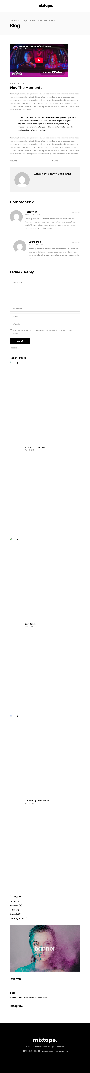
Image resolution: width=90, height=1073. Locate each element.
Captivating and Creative (37, 800)
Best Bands (30, 624)
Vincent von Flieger (19, 20)
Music (32, 20)
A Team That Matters (35, 447)
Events (13, 901)
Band (19, 997)
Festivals (14, 905)
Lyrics (25, 997)
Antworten (75, 212)
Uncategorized (17, 918)
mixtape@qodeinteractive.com (54, 1051)
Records (14, 914)
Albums (13, 160)
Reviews (38, 997)
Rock (45, 997)
